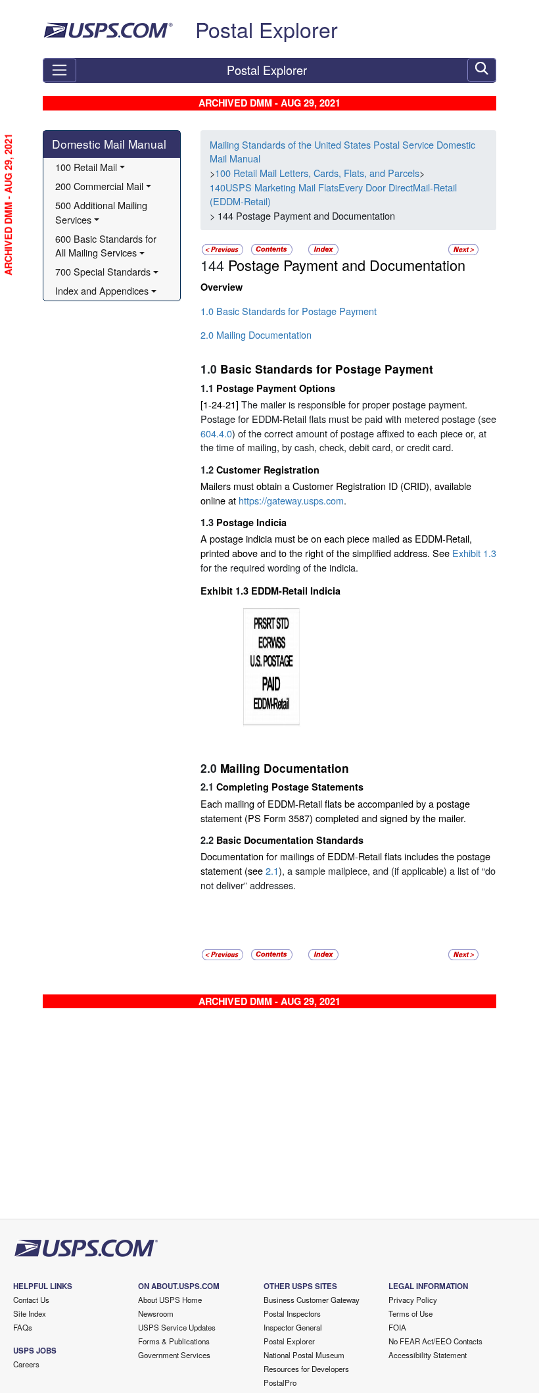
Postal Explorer (266, 29)
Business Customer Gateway (312, 1299)
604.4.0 (216, 433)
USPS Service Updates (177, 1327)
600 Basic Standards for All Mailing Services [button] (107, 246)
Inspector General (293, 1327)
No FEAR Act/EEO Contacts (435, 1341)
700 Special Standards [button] (103, 271)
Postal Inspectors (292, 1313)
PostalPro (280, 1382)
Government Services (174, 1355)
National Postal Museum (304, 1355)
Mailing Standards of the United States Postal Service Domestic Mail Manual (342, 151)
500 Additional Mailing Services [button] (102, 212)
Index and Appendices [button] (102, 290)
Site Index (29, 1313)
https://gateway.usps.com (291, 500)
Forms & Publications (174, 1341)
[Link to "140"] (222, 248)
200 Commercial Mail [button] (99, 186)
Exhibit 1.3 (474, 553)
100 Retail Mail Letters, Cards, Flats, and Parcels (317, 173)
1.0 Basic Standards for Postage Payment (288, 311)
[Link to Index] (323, 248)
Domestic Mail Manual (109, 143)
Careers (26, 1364)
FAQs (22, 1327)
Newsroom (156, 1313)
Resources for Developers (306, 1368)
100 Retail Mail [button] (86, 167)
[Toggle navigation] (59, 70)
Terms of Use (410, 1313)
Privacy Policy (412, 1299)
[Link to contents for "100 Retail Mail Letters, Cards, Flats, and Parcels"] (273, 248)
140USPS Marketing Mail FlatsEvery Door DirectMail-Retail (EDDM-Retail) (333, 194)
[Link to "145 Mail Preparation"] (463, 248)
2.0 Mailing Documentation (256, 334)
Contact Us (31, 1299)
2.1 (272, 870)
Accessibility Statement (427, 1355)
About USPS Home (170, 1299)
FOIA (397, 1327)
